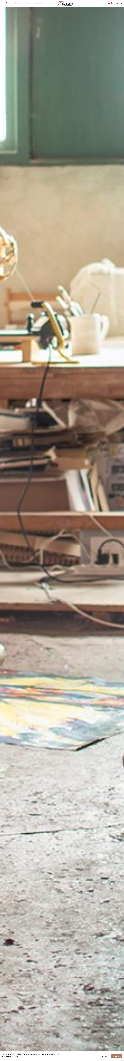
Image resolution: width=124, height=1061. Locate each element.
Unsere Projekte (38, 2)
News (27, 2)
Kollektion (7, 2)
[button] (103, 3)
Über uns (17, 2)
